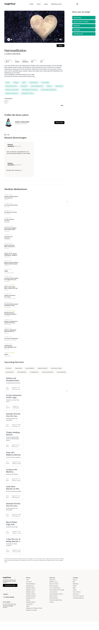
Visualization (34, 82)
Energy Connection (12, 90)
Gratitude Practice (27, 93)
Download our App (10, 585)
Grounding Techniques (48, 90)
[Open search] (77, 4)
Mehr (62, 105)
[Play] (8, 39)
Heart (7, 82)
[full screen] (56, 39)
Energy (16, 82)
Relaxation (59, 86)
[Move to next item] (67, 201)
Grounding (45, 82)
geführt (17, 61)
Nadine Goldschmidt (13, 54)
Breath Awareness (12, 93)
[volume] (61, 39)
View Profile (59, 122)
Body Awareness (11, 86)
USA (6, 594)
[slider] (11, 39)
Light (24, 82)
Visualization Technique (29, 90)
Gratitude (24, 86)
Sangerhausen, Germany (21, 123)
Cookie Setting (9, 597)
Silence (49, 86)
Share (60, 45)
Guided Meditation (37, 86)
